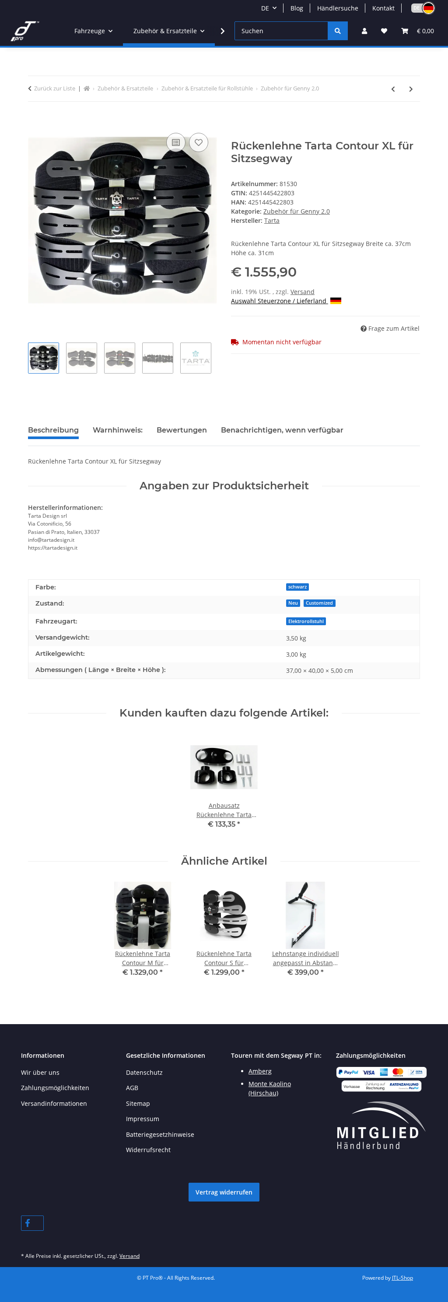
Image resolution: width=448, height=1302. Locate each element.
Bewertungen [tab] (182, 430)
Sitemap (138, 1103)
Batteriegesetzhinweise (160, 1134)
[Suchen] (338, 30)
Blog (296, 8)
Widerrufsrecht (148, 1150)
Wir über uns (40, 1072)
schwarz (297, 587)
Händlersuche (337, 8)
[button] (419, 8)
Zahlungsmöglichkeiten (55, 1088)
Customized (319, 603)
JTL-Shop (402, 1277)
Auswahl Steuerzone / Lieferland (279, 301)
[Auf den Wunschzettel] (198, 142)
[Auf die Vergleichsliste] (176, 142)
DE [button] (265, 8)
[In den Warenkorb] (35, 121)
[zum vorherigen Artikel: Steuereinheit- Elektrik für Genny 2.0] (393, 89)
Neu (293, 603)
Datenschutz (144, 1072)
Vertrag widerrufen (224, 1192)
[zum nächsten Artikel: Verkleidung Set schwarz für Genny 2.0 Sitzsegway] (411, 89)
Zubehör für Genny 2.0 (296, 211)
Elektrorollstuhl (306, 621)
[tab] (118, 434)
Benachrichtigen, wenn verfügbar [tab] (282, 430)
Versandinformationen (54, 1103)
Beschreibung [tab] (53, 430)
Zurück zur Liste (54, 88)
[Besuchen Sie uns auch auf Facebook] (32, 1223)
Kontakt (383, 8)
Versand (302, 291)
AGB (132, 1088)
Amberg (260, 1071)
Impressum (142, 1119)
